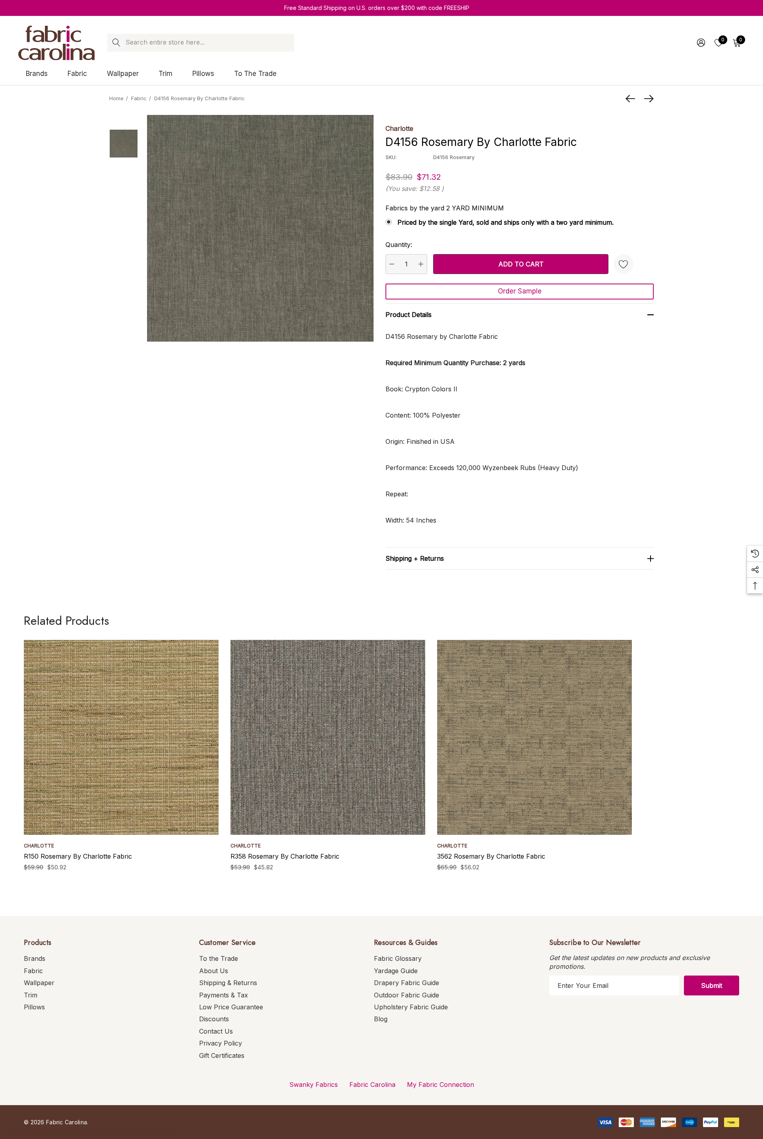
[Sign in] (700, 42)
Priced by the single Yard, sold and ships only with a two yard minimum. (505, 222)
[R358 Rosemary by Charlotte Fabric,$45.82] (327, 737)
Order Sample (520, 291)
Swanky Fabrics (313, 1084)
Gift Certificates (221, 1055)
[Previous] (632, 98)
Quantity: (398, 245)
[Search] (116, 43)
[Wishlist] (623, 264)
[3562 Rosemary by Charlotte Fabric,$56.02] (534, 737)
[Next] (647, 98)
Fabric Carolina (372, 1084)
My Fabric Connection (440, 1084)
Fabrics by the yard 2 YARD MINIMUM (444, 208)
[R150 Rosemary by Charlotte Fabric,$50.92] (121, 737)
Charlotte (399, 128)
